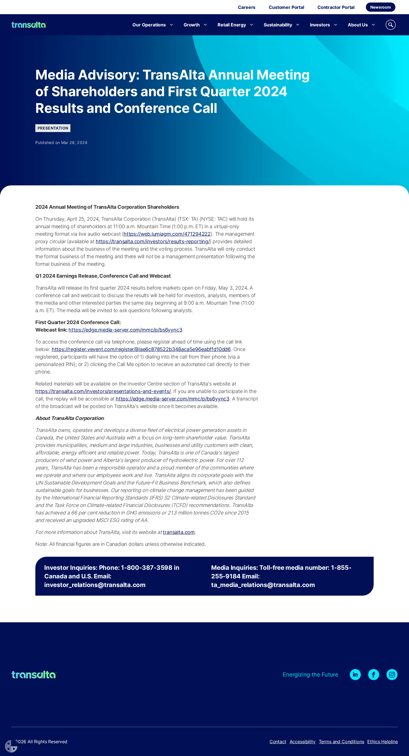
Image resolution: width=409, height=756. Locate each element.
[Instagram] (392, 674)
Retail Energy (232, 25)
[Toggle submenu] (171, 24)
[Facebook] (374, 674)
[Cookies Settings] (11, 746)
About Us (358, 25)
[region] (204, 576)
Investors (320, 25)
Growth (192, 25)
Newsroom (380, 7)
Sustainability (278, 25)
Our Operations (149, 25)
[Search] (391, 25)
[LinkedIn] (355, 674)
